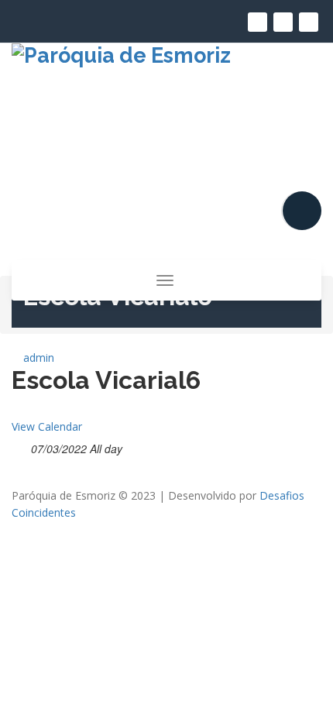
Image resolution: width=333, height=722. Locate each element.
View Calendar (47, 426)
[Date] (20, 445)
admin (37, 357)
